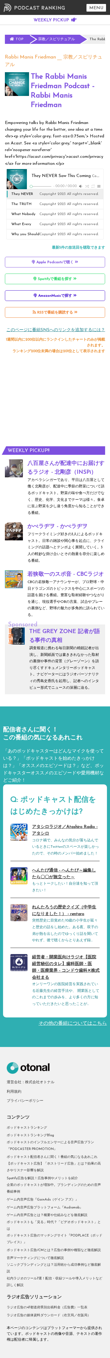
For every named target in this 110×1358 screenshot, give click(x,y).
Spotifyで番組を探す (55, 279)
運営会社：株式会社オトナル (30, 1082)
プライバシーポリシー (25, 1101)
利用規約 (14, 1092)
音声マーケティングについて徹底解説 (35, 1258)
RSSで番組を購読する (55, 312)
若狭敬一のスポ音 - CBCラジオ (66, 574)
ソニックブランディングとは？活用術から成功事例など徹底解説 (54, 1268)
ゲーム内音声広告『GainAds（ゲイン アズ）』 (43, 1199)
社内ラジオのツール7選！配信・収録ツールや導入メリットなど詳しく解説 (54, 1282)
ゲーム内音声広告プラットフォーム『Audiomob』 (45, 1207)
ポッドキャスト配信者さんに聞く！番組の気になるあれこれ (52, 1157)
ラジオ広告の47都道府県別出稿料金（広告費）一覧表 (47, 1307)
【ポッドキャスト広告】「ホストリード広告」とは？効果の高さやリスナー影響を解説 (54, 1167)
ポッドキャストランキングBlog (30, 1135)
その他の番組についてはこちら (72, 1023)
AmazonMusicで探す (55, 296)
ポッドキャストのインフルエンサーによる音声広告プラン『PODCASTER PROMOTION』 (50, 1146)
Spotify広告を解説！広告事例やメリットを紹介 (42, 1178)
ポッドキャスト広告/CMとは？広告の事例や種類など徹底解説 (54, 1250)
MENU (96, 8)
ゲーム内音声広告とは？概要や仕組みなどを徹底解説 (47, 1215)
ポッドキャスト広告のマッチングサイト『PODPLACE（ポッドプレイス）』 (54, 1239)
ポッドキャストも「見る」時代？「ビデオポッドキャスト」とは (54, 1226)
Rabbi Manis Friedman (30, 57)
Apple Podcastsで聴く (55, 262)
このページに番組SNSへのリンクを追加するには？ (55, 330)
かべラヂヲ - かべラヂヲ (58, 526)
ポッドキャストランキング (27, 1128)
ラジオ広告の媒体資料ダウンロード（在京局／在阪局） (49, 1315)
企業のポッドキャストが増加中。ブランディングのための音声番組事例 (54, 1188)
